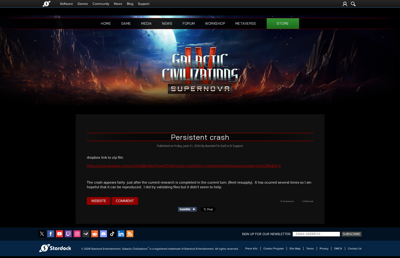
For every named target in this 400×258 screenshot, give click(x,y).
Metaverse (245, 23)
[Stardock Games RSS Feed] (129, 234)
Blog (130, 4)
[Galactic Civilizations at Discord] (103, 234)
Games (83, 4)
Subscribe (351, 234)
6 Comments (287, 201)
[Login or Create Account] (345, 4)
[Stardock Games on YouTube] (59, 234)
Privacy (324, 248)
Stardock (96, 248)
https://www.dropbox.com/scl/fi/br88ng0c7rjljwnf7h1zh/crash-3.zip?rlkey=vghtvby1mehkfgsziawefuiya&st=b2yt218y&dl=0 (184, 166)
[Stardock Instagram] (77, 234)
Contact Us (355, 248)
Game (126, 23)
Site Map (295, 248)
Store (283, 23)
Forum (189, 23)
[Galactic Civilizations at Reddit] (94, 234)
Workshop (215, 23)
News (118, 4)
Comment (125, 201)
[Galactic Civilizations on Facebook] (50, 234)
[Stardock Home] (46, 4)
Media (146, 23)
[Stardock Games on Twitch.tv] (68, 234)
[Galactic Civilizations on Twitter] (41, 234)
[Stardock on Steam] (85, 234)
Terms (310, 248)
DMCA (338, 248)
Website (98, 201)
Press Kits (251, 248)
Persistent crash (200, 137)
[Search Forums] (353, 4)
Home (106, 23)
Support (143, 4)
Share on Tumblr (189, 209)
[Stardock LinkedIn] (121, 234)
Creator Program (273, 248)
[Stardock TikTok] (112, 234)
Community (101, 4)
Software (66, 4)
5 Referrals (307, 201)
